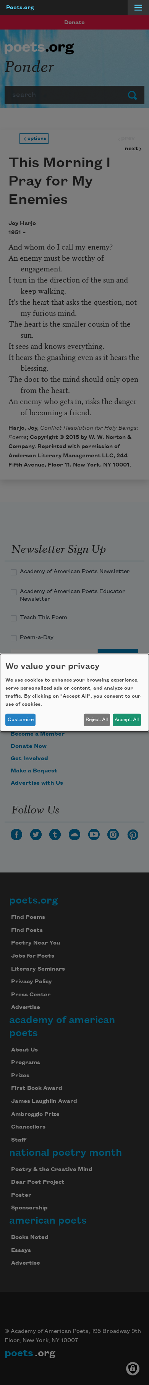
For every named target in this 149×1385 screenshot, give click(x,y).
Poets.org (20, 8)
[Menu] (138, 7)
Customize (21, 719)
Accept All (127, 719)
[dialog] (74, 692)
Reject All (97, 719)
